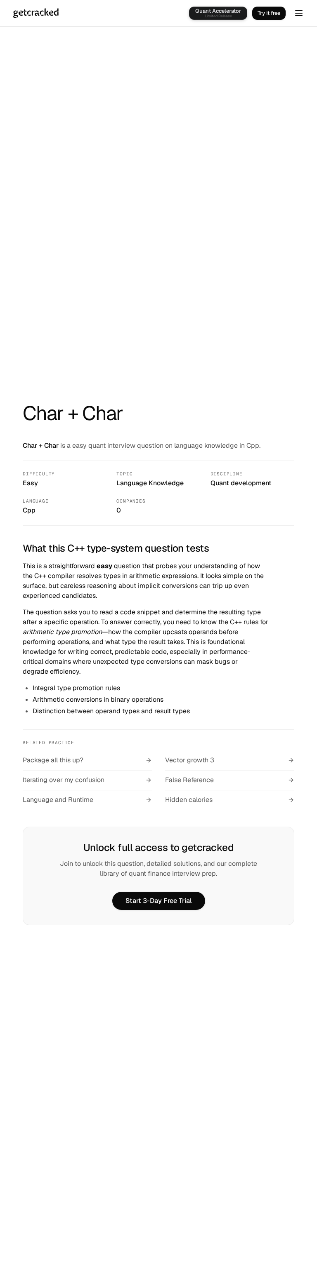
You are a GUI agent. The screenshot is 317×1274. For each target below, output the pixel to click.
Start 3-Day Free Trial (158, 900)
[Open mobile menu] (299, 13)
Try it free (269, 12)
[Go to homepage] (36, 13)
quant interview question (125, 445)
